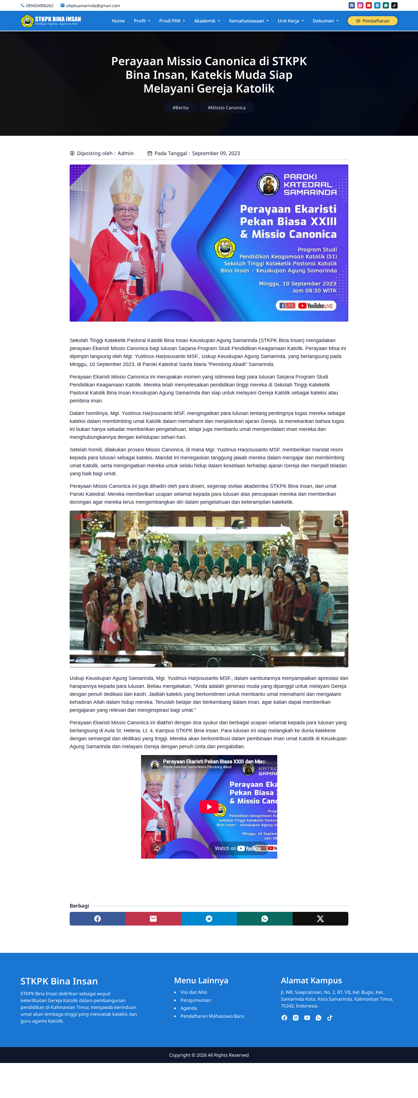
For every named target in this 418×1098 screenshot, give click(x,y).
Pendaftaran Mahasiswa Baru (212, 1016)
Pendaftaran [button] (376, 21)
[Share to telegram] (209, 919)
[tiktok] (394, 5)
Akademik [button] (205, 21)
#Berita (181, 107)
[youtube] (369, 5)
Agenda (189, 1008)
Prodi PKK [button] (170, 21)
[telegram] (377, 5)
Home (118, 21)
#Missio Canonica (227, 107)
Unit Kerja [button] (288, 21)
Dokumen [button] (323, 21)
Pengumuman (196, 1000)
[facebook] (352, 5)
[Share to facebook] (97, 919)
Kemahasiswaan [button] (246, 21)
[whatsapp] (386, 5)
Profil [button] (140, 21)
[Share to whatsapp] (265, 919)
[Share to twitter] (320, 919)
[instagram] (360, 5)
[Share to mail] (153, 919)
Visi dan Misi (194, 992)
